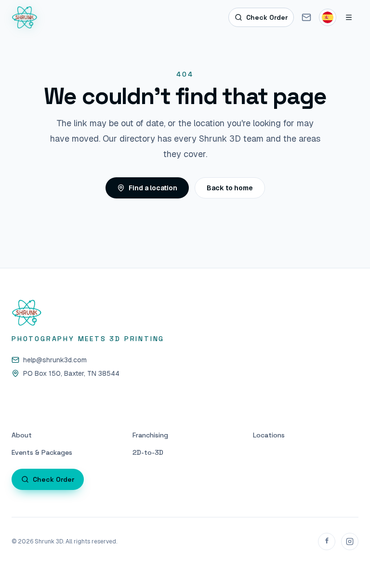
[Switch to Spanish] (327, 17)
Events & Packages (42, 452)
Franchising (150, 435)
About (22, 435)
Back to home (230, 188)
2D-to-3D (147, 452)
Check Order (267, 17)
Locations (269, 435)
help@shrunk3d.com (55, 360)
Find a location (153, 188)
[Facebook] (326, 541)
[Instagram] (349, 541)
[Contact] (306, 17)
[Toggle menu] (348, 17)
